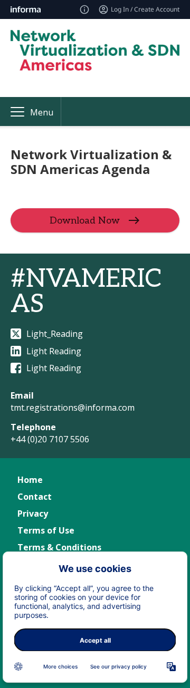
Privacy (32, 513)
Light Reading (53, 351)
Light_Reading (54, 334)
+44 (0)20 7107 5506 (50, 439)
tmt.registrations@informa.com (73, 407)
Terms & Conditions (59, 547)
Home (30, 480)
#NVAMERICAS (86, 291)
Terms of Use (45, 530)
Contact (34, 496)
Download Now (85, 220)
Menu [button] (41, 112)
